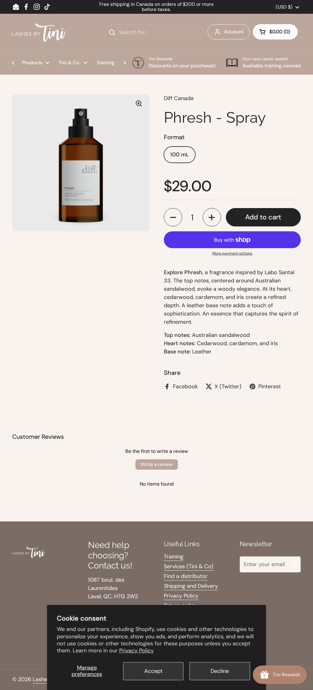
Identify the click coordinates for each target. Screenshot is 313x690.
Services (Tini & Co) (188, 566)
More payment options (232, 253)
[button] (275, 31)
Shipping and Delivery (191, 586)
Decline (220, 671)
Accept (153, 671)
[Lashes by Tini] (38, 32)
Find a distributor (186, 576)
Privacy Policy (136, 650)
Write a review (157, 464)
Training (173, 556)
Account (233, 31)
